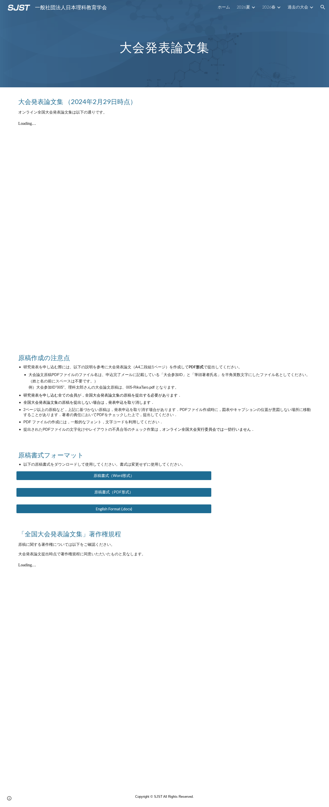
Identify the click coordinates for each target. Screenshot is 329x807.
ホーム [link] (224, 6)
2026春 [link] (269, 6)
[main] (164, 44)
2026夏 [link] (243, 6)
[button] (323, 7)
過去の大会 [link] (298, 6)
